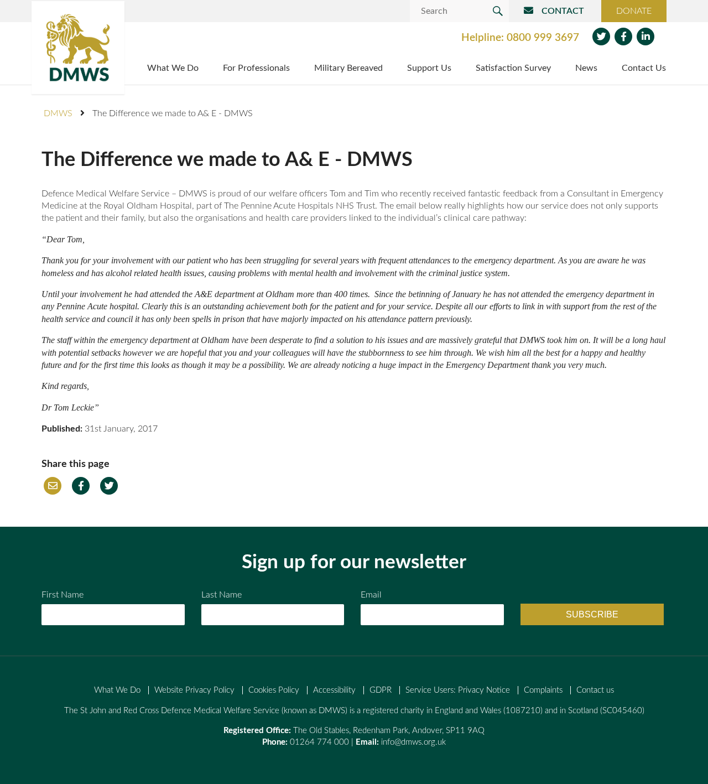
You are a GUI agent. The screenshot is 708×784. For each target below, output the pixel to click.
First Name (62, 594)
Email (52, 486)
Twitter (601, 36)
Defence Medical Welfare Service (78, 47)
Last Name (221, 594)
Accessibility (334, 690)
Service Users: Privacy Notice (457, 690)
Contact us (595, 690)
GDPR (380, 690)
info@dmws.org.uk (413, 742)
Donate (634, 11)
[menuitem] (173, 69)
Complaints (543, 690)
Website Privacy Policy (194, 690)
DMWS (58, 113)
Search (498, 11)
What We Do (117, 690)
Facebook (623, 36)
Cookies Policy (273, 690)
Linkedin (645, 36)
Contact (563, 11)
